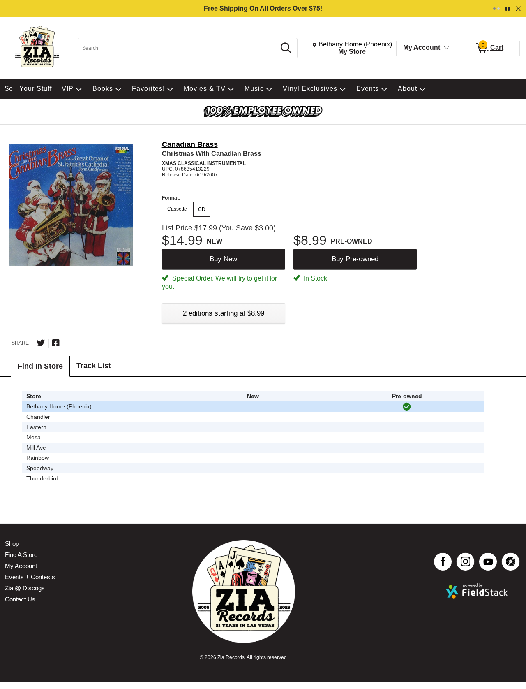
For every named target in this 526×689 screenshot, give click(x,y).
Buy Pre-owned (355, 259)
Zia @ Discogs (25, 588)
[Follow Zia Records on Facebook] (442, 561)
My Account (421, 47)
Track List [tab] (93, 366)
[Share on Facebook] (56, 343)
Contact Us (20, 599)
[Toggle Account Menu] (447, 48)
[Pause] (507, 8)
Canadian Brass (190, 144)
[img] (407, 407)
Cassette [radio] (177, 209)
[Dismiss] (518, 8)
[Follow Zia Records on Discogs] (510, 561)
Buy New (223, 259)
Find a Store (21, 554)
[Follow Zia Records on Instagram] (465, 561)
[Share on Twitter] (41, 343)
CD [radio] (201, 209)
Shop (12, 543)
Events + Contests (30, 576)
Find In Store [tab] (40, 366)
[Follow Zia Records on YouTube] (488, 561)
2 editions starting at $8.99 (223, 313)
